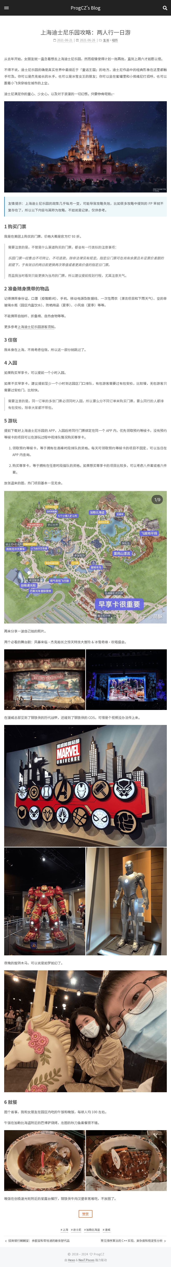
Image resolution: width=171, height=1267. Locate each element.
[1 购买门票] (165, 226)
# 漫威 (106, 1230)
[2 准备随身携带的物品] (165, 288)
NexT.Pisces (86, 1260)
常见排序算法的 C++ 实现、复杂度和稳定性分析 (132, 1240)
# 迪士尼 (76, 1230)
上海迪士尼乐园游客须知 (36, 326)
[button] (6, 8)
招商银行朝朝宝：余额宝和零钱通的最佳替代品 (39, 1240)
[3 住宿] (165, 339)
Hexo (71, 1260)
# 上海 (64, 1230)
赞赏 (85, 1213)
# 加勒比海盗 (92, 1230)
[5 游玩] (165, 420)
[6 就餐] (165, 1101)
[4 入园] (165, 362)
